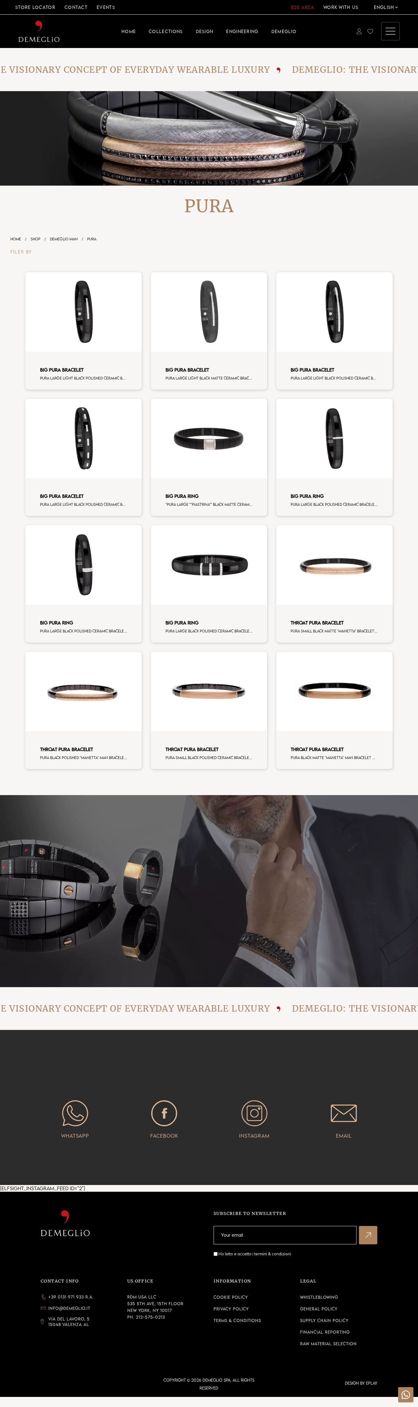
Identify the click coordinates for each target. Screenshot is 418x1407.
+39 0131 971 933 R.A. (71, 1296)
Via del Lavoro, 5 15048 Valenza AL (69, 1321)
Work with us (341, 7)
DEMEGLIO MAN (64, 239)
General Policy (319, 1308)
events (106, 7)
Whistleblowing (319, 1297)
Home (15, 239)
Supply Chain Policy (324, 1320)
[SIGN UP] (368, 1235)
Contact (76, 7)
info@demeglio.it (69, 1308)
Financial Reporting (325, 1332)
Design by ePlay (361, 1383)
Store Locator (35, 7)
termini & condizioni (272, 1253)
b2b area (302, 7)
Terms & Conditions (237, 1320)
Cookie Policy (231, 1297)
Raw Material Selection (328, 1343)
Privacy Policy (231, 1308)
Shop (35, 239)
